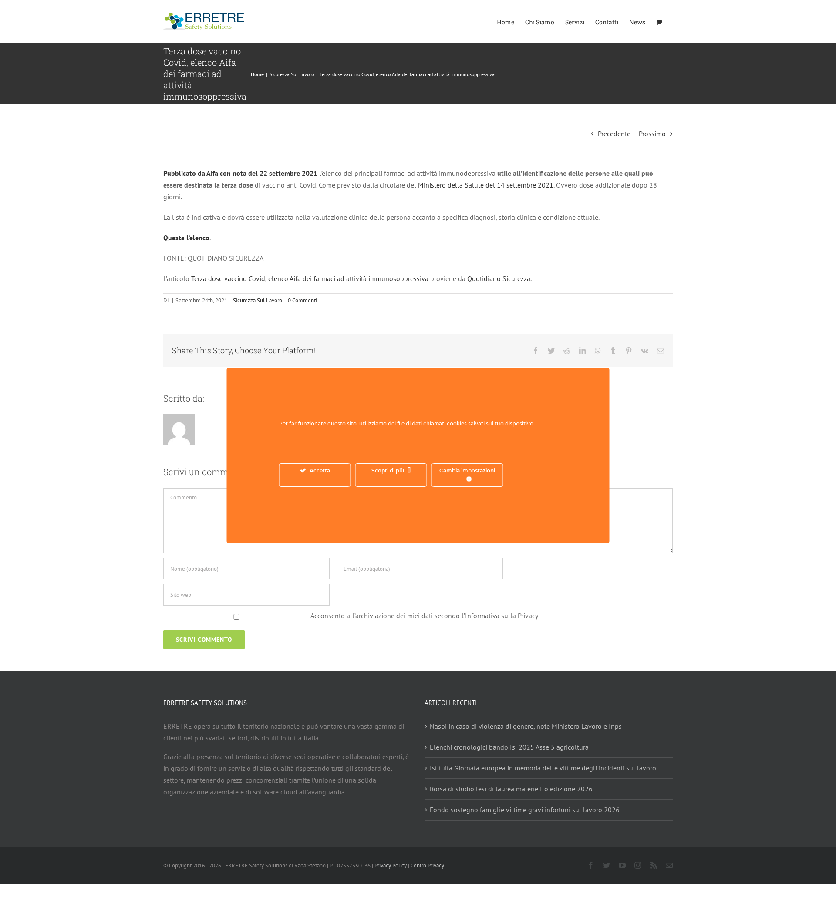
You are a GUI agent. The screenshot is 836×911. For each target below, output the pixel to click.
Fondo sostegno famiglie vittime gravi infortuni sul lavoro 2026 (525, 809)
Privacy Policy (390, 865)
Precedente (614, 133)
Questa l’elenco (186, 237)
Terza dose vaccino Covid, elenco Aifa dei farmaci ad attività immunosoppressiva (309, 278)
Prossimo (652, 133)
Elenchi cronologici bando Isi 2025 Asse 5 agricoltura (509, 747)
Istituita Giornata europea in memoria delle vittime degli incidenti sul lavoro (543, 768)
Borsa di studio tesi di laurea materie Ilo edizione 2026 (511, 788)
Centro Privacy (427, 865)
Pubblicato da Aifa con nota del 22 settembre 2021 (240, 173)
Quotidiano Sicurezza (498, 278)
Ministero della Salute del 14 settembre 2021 (485, 185)
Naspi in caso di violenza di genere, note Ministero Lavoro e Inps (526, 726)
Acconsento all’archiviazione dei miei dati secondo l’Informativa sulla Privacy (424, 615)
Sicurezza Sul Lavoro (257, 300)
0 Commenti (302, 300)
